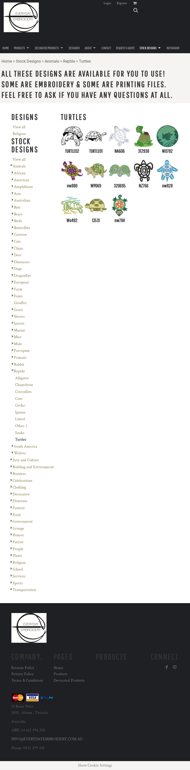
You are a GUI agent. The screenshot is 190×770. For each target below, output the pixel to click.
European (21, 282)
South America (25, 446)
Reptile (69, 61)
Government (23, 521)
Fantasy (19, 508)
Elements (20, 501)
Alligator (22, 378)
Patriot (18, 542)
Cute (19, 398)
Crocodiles (23, 391)
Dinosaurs (22, 262)
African (19, 173)
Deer (18, 255)
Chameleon (24, 384)
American (21, 180)
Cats (17, 241)
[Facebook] (166, 667)
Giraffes (20, 303)
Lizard (20, 419)
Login (107, 3)
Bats (17, 207)
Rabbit (19, 364)
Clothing (19, 487)
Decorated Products (69, 680)
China (18, 248)
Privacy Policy (22, 674)
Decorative (21, 494)
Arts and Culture (26, 460)
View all (19, 127)
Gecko (20, 405)
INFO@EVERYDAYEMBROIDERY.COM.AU (47, 739)
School (18, 569)
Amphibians (23, 186)
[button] (135, 10)
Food (17, 514)
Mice (18, 337)
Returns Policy (22, 667)
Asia (17, 193)
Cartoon (20, 234)
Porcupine (22, 350)
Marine (19, 330)
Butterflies (22, 228)
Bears (18, 214)
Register (122, 3)
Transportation (24, 589)
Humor (18, 535)
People (18, 549)
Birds (18, 221)
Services (19, 576)
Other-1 (21, 426)
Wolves (20, 453)
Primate (20, 357)
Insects (19, 323)
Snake (19, 433)
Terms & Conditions (27, 680)
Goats (18, 309)
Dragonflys (22, 275)
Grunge (18, 528)
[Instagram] (174, 667)
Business (19, 473)
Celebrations (22, 480)
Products (61, 674)
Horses (19, 316)
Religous (19, 133)
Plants (17, 555)
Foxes (18, 296)
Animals (52, 61)
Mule (18, 344)
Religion (19, 562)
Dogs (18, 268)
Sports (18, 583)
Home (6, 61)
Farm (18, 289)
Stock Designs (28, 61)
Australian (22, 200)
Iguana (20, 412)
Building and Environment (33, 467)
